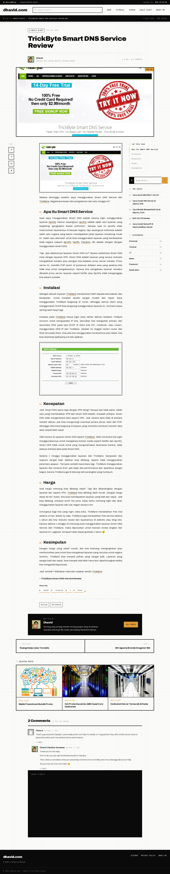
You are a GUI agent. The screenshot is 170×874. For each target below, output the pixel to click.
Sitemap (134, 855)
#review (44, 605)
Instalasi (136, 154)
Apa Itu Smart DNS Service (144, 149)
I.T (130, 253)
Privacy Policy (148, 855)
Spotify (52, 222)
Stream (132, 10)
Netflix (76, 242)
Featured (133, 264)
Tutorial (120, 10)
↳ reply (39, 742)
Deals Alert (146, 10)
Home (109, 10)
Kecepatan (136, 159)
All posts (131, 624)
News (131, 259)
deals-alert (19, 18)
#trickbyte (56, 605)
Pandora (85, 242)
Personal (133, 241)
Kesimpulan (136, 168)
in (11, 163)
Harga (134, 163)
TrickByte (44, 201)
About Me (160, 10)
